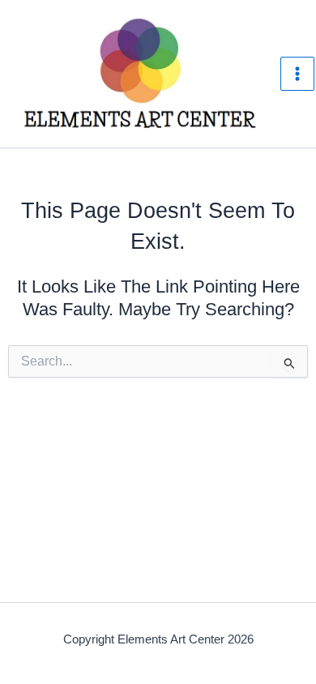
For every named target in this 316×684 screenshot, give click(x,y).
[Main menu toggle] (297, 74)
